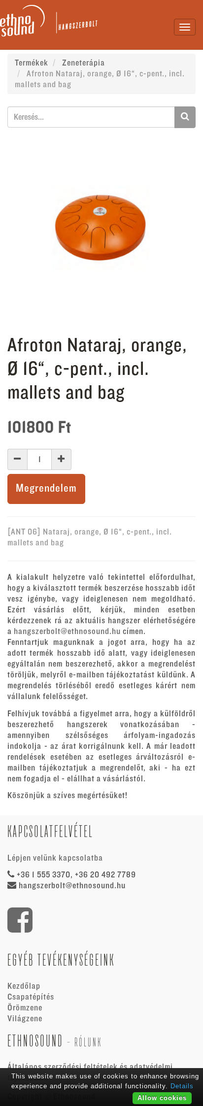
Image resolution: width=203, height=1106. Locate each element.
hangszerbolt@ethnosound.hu (67, 631)
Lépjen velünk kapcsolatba (55, 858)
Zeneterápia (83, 63)
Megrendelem (46, 488)
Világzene (24, 1018)
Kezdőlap (23, 986)
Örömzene (24, 1008)
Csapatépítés (30, 997)
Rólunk (88, 1042)
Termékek (31, 63)
